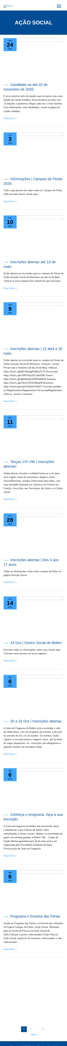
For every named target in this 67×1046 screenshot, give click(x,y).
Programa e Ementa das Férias (35, 916)
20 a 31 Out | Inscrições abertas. (36, 721)
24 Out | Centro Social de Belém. (36, 643)
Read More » (10, 118)
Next (35, 1034)
